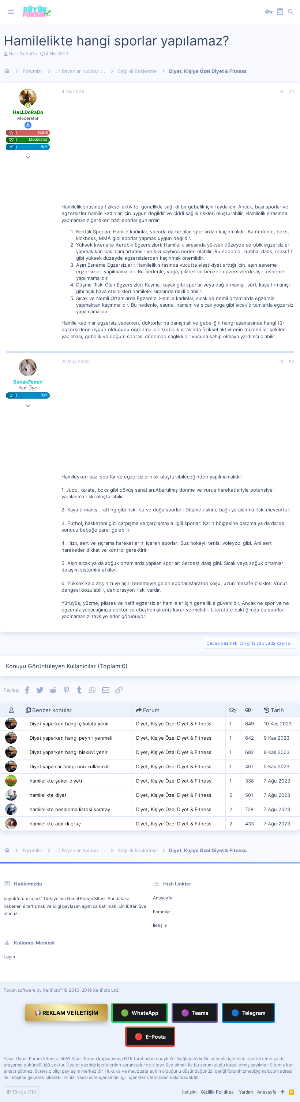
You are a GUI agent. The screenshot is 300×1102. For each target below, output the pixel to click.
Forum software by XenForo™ (61, 990)
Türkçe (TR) (23, 1092)
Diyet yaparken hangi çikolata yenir (69, 723)
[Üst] (283, 1092)
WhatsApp (139, 1013)
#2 (291, 361)
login (9, 956)
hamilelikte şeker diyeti (56, 781)
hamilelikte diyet (48, 795)
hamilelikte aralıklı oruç (55, 823)
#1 (291, 91)
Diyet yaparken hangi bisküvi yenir (69, 752)
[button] (11, 12)
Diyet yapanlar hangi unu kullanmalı (69, 766)
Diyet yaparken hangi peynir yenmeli (71, 738)
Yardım (246, 1092)
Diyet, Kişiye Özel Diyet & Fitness (173, 723)
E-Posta (150, 1036)
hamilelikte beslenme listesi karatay (70, 809)
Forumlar (162, 911)
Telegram (248, 1013)
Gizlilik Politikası (218, 1092)
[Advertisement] (177, 152)
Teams (195, 1013)
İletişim (160, 925)
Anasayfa (162, 898)
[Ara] (290, 12)
